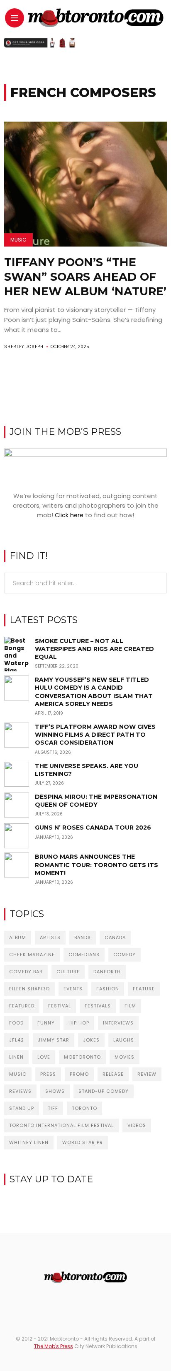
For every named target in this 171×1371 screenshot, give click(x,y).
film (130, 1005)
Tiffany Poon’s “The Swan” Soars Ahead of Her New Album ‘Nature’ (85, 276)
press (48, 1074)
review (146, 1074)
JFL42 (16, 1040)
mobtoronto (82, 1057)
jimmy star (53, 1040)
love (43, 1057)
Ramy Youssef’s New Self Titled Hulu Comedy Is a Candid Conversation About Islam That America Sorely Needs (94, 692)
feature (144, 988)
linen (16, 1057)
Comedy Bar (26, 971)
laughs (123, 1040)
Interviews (118, 1023)
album (17, 937)
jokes (91, 1040)
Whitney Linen (29, 1142)
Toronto (84, 1108)
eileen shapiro (29, 988)
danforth (107, 971)
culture (68, 971)
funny (46, 1023)
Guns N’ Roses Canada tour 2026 (93, 827)
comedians (84, 954)
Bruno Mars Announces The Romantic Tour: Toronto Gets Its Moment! (96, 864)
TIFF (53, 1108)
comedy (124, 954)
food (16, 1023)
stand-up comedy (103, 1091)
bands (82, 937)
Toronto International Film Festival (61, 1125)
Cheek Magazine (32, 954)
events (73, 988)
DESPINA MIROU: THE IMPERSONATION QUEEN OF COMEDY (96, 800)
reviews (20, 1091)
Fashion (107, 988)
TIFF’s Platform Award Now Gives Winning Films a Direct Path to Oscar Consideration (95, 734)
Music (18, 239)
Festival (59, 1005)
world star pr (82, 1142)
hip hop (78, 1023)
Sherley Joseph (24, 347)
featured (21, 1005)
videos (136, 1125)
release (113, 1074)
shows (55, 1091)
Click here (69, 515)
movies (124, 1057)
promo (79, 1074)
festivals (98, 1005)
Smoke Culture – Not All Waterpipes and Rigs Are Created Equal (94, 649)
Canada (115, 937)
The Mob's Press (53, 1346)
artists (50, 937)
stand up (21, 1108)
